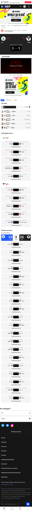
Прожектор (4, 464)
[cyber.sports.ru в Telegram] (3, 426)
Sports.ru (5, 488)
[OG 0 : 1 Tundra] (8, 38)
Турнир (15, 100)
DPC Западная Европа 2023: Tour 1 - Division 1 (19, 25)
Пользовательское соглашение (9, 468)
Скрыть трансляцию (17, 75)
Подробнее (17, 498)
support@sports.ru (5, 484)
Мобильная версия (16, 431)
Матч (2, 100)
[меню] (29, 6)
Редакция (3, 442)
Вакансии (3, 450)
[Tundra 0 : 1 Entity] (25, 38)
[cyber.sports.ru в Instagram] (12, 426)
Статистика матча (16, 147)
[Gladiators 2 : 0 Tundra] (24, 38)
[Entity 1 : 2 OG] (5, 137)
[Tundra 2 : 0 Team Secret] (5, 183)
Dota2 (9, 25)
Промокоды (4, 477)
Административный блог (7, 459)
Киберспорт (3, 25)
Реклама (3, 455)
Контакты (3, 446)
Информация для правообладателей (10, 472)
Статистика (8, 100)
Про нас (3, 437)
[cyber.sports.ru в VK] (8, 426)
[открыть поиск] (20, 6)
